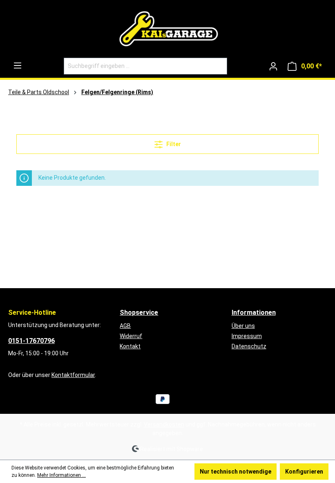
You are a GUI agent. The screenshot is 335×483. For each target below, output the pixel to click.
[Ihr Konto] (273, 66)
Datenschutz (249, 346)
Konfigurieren (304, 471)
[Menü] (17, 65)
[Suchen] (217, 66)
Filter (173, 144)
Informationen (254, 312)
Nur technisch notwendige (235, 471)
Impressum (247, 336)
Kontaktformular (73, 375)
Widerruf (131, 336)
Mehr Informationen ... (61, 475)
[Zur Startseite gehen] (167, 30)
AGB (125, 326)
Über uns (243, 326)
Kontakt (130, 346)
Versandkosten (164, 424)
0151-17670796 (31, 341)
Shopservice (139, 312)
